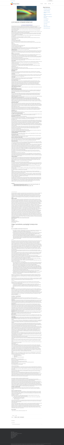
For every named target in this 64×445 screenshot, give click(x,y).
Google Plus (52, 0)
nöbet (18, 417)
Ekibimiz (46, 3)
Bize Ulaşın (49, 3)
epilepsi (16, 417)
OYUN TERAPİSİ (45, 23)
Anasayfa (41, 3)
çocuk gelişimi (22, 417)
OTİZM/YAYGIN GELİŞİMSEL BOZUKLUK (47, 12)
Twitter (48, 0)
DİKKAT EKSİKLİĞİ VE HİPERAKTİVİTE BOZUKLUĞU (48, 17)
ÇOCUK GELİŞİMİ (46, 20)
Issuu (51, 0)
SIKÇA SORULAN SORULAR (47, 28)
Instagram (49, 0)
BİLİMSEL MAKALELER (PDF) (47, 26)
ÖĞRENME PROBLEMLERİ (47, 10)
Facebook (47, 0)
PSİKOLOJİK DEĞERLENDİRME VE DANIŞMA (48, 14)
